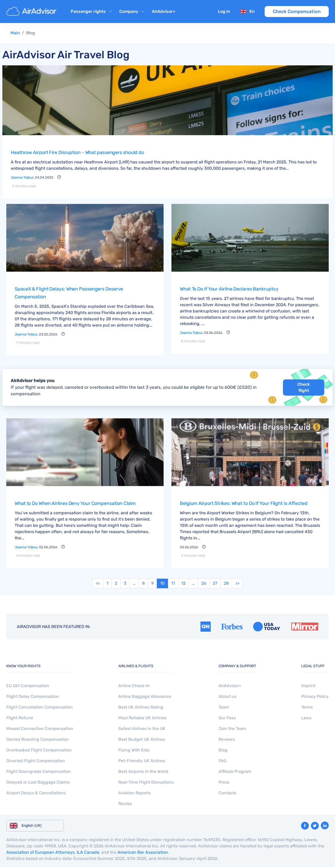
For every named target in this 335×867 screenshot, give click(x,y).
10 (162, 583)
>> (237, 583)
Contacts (227, 792)
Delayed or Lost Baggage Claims (38, 782)
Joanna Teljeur (22, 177)
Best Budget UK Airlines (141, 739)
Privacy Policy (315, 696)
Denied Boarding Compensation (37, 739)
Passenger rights (88, 11)
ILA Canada (88, 852)
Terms (307, 707)
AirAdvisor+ (163, 11)
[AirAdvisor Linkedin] (325, 825)
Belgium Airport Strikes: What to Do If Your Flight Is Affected (244, 503)
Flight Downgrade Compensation (38, 771)
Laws (306, 717)
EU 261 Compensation (27, 685)
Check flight (303, 387)
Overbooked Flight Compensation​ (39, 750)
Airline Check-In (134, 685)
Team (224, 707)
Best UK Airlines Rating (140, 707)
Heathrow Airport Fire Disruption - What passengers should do (77, 152)
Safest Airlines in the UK (141, 728)
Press (224, 782)
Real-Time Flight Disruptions (146, 782)
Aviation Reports (134, 792)
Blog (223, 750)
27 (215, 583)
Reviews (227, 739)
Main (15, 32)
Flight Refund (19, 717)
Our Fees (227, 717)
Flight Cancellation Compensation (39, 707)
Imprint (308, 685)
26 (203, 583)
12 (183, 583)
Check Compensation (297, 11)
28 (226, 583)
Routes (125, 803)
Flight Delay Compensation (32, 696)
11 (173, 583)
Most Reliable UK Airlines (142, 717)
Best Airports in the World (143, 771)
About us (227, 696)
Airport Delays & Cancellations (36, 792)
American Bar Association (143, 852)
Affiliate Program (235, 771)
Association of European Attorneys (40, 852)
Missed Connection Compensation (39, 728)
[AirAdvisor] (32, 11)
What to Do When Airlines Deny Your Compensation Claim (75, 503)
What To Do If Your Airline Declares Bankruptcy (229, 289)
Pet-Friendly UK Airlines (141, 760)
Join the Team (232, 728)
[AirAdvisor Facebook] (305, 826)
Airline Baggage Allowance (144, 696)
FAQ (222, 760)
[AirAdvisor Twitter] (315, 826)
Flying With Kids (133, 750)
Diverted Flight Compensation (35, 760)
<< (98, 583)
